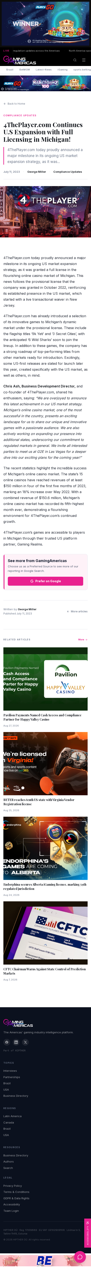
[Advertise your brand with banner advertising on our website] (45, 1260)
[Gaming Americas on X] (25, 1042)
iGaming (63, 69)
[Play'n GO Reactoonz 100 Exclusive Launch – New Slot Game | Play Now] (45, 83)
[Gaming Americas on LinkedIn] (16, 1042)
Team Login (11, 1210)
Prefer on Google (48, 581)
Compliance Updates (67, 171)
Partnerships (11, 1077)
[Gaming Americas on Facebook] (6, 1042)
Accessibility (11, 1204)
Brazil (10, 69)
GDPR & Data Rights (16, 1198)
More (81, 639)
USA (6, 1089)
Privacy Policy (12, 1185)
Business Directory (15, 1095)
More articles (79, 611)
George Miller (36, 171)
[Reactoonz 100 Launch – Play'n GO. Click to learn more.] (45, 24)
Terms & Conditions (16, 1192)
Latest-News (44, 69)
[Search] (75, 60)
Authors (8, 1161)
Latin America (12, 1116)
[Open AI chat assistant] (80, 1257)
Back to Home (16, 103)
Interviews (10, 1070)
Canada (8, 1122)
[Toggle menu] (84, 60)
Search (8, 1168)
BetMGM (24, 69)
